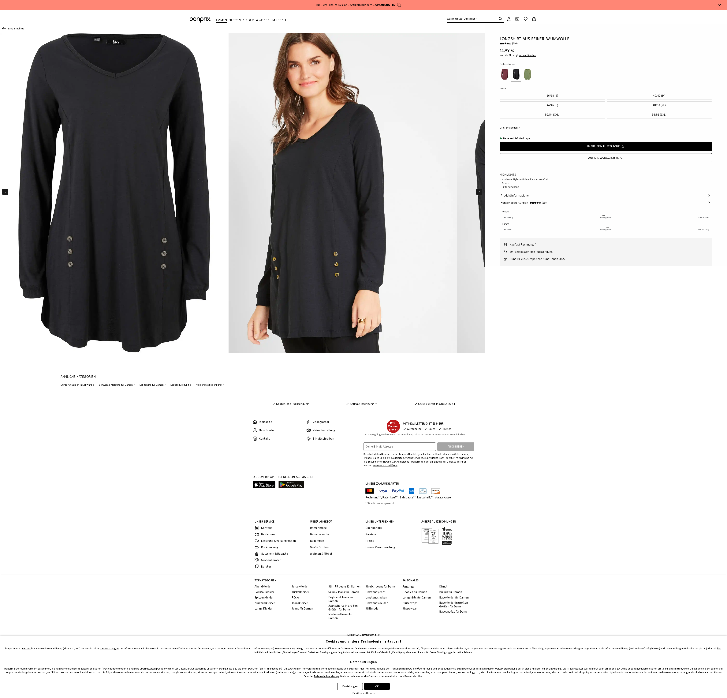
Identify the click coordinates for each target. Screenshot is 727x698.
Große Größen (319, 547)
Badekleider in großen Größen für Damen (453, 604)
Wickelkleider (300, 592)
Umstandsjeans (375, 592)
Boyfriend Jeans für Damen (340, 599)
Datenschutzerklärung (385, 465)
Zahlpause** (408, 497)
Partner (26, 649)
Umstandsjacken (376, 597)
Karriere (370, 534)
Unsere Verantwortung (380, 547)
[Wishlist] (525, 19)
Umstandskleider (376, 603)
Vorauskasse (443, 497)
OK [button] (377, 686)
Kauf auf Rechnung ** (363, 404)
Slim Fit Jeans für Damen (344, 586)
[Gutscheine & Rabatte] (517, 19)
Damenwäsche (319, 534)
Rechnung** (373, 497)
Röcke (296, 597)
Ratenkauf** (390, 497)
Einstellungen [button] (350, 686)
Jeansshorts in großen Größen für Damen (343, 607)
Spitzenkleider (264, 597)
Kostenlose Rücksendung (292, 404)
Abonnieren (456, 446)
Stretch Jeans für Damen (381, 586)
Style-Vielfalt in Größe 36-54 (436, 404)
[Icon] (399, 5)
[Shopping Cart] (534, 19)
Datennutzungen (109, 649)
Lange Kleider (263, 608)
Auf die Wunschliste (603, 157)
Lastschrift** (425, 497)
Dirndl (443, 586)
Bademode (317, 541)
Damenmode (318, 528)
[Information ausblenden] (719, 5)
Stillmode (371, 608)
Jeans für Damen (302, 608)
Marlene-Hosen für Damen (340, 616)
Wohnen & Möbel (321, 554)
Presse (369, 541)
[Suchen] (500, 18)
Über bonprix (373, 528)
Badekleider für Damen (454, 597)
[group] (114, 193)
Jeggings (408, 586)
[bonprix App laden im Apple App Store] (264, 484)
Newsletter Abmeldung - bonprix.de (403, 462)
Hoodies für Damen (414, 592)
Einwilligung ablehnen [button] (363, 693)
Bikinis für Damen (450, 592)
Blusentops (409, 603)
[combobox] (473, 18)
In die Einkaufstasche (603, 146)
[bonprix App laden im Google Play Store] (291, 484)
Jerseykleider (300, 586)
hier (719, 649)
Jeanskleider (300, 603)
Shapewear (409, 608)
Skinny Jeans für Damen (343, 592)
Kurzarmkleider (265, 603)
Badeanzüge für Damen (454, 612)
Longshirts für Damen (416, 597)
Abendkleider (263, 586)
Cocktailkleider (264, 592)
